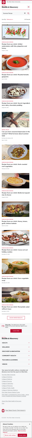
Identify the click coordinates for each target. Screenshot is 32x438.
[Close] (29, 424)
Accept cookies (22, 435)
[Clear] (24, 13)
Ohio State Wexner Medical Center (11, 392)
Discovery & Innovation (11, 351)
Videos (4, 364)
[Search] (28, 13)
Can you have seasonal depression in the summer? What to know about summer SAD (16, 134)
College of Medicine (7, 379)
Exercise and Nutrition (7, 42)
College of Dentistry (7, 377)
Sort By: (4, 19)
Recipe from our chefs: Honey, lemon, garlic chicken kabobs (15, 222)
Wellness (6, 347)
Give (3, 403)
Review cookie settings (10, 435)
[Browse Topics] (28, 7)
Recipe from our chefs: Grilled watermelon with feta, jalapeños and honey (14, 46)
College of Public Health (8, 388)
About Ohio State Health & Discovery (11, 401)
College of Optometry (7, 383)
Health (4, 343)
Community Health (9, 356)
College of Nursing (7, 381)
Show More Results (16, 318)
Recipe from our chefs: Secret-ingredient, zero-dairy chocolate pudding (16, 104)
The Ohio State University (8, 374)
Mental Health (5, 129)
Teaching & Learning (10, 360)
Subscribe (16, 331)
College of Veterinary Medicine (10, 390)
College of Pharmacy (7, 385)
